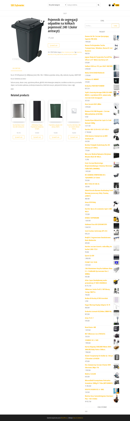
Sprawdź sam (53, 45)
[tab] (18, 68)
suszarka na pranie (68, 54)
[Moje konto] (110, 5)
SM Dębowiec (17, 5)
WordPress (64, 418)
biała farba (79, 52)
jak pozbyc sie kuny (52, 54)
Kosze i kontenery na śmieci (68, 52)
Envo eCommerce (78, 418)
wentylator (75, 54)
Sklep (65, 13)
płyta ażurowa (60, 54)
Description (16, 68)
